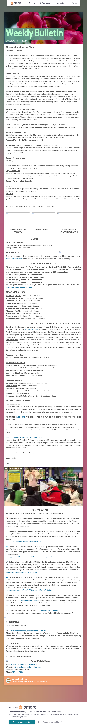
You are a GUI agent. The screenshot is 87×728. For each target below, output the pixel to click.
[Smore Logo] (16, 3)
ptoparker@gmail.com (49, 611)
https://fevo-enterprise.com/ (16, 542)
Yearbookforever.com (14, 259)
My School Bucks (31, 330)
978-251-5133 (17, 672)
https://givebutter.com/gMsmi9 (28, 600)
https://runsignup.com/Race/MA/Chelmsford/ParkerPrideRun (29, 590)
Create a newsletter (22, 722)
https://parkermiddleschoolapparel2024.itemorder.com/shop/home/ (31, 557)
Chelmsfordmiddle (34, 542)
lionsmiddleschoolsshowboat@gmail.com (21, 572)
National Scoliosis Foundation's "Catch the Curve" (24, 437)
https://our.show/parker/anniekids (19, 287)
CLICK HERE (20, 417)
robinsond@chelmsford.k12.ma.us (24, 664)
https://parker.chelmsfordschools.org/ (28, 667)
